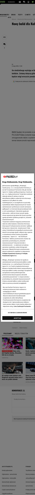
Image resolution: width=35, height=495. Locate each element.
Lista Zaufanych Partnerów (22, 306)
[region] (17, 247)
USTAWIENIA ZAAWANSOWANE (17, 312)
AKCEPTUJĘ (17, 318)
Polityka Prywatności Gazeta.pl (12, 253)
